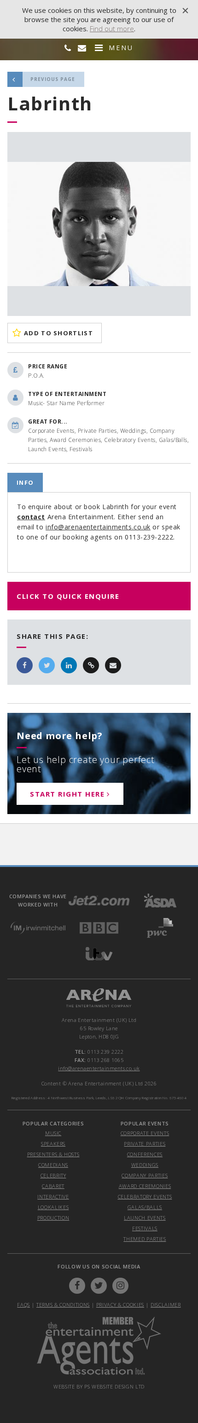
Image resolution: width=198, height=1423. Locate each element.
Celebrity (53, 1175)
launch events (145, 1217)
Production (53, 1217)
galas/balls (145, 1207)
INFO (25, 482)
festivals (144, 1228)
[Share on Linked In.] (69, 665)
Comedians (53, 1164)
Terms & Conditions (63, 1304)
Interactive (53, 1196)
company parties (145, 1175)
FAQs (23, 1304)
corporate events (145, 1133)
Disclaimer (166, 1304)
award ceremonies (145, 1185)
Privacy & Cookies (120, 1304)
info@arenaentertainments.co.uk (98, 526)
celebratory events (145, 1196)
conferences (145, 1154)
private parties (144, 1143)
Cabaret (53, 1185)
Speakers (53, 1143)
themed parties (144, 1238)
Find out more (112, 28)
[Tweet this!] (47, 665)
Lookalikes (53, 1207)
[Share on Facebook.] (25, 665)
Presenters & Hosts (53, 1154)
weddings (144, 1164)
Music (53, 1133)
